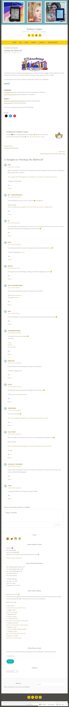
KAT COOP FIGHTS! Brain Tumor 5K (15, 633)
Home (14, 42)
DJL (9, 221)
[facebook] (36, 35)
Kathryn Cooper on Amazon (14, 558)
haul (20, 371)
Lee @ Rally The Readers (15, 464)
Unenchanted (8, 103)
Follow (10, 661)
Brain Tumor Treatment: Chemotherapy (17, 625)
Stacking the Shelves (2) (11, 147)
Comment (57, 525)
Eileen (10, 384)
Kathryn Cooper (34, 29)
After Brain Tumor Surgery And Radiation (17, 621)
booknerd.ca (18, 295)
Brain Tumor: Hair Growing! (13, 638)
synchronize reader (14, 330)
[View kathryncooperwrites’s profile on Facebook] (8, 538)
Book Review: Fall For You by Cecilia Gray (52, 153)
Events (33, 42)
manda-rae (11, 361)
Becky (9, 242)
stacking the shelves (11, 48)
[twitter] (33, 35)
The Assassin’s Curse (9, 92)
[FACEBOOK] (36, 697)
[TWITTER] (32, 697)
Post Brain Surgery (11, 616)
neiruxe (10, 266)
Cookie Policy (29, 704)
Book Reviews (52, 42)
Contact (42, 42)
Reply (9, 188)
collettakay (12, 432)
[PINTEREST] (40, 697)
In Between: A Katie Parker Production (14, 101)
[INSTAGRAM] (29, 697)
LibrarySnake (12, 408)
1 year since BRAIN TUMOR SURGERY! (16, 629)
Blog (26, 42)
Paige (9, 165)
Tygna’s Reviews (26, 73)
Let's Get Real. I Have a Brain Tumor (16, 608)
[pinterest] (40, 35)
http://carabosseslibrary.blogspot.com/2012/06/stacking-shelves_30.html (28, 418)
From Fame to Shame (10, 94)
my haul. (22, 252)
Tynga (10, 486)
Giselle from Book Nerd (15, 285)
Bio (20, 42)
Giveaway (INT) (12, 347)
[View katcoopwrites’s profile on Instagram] (16, 538)
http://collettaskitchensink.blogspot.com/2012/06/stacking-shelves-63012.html (29, 446)
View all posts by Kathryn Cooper (36, 137)
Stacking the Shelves (13, 297)
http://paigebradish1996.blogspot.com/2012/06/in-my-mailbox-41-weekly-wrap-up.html (32, 177)
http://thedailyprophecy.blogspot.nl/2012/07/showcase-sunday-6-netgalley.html (30, 207)
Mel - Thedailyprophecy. (15, 195)
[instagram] (29, 35)
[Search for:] (50, 684)
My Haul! (10, 345)
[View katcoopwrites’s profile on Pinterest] (20, 538)
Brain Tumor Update (12, 612)
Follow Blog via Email (34, 648)
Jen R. (9, 311)
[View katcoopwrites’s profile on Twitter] (12, 538)
